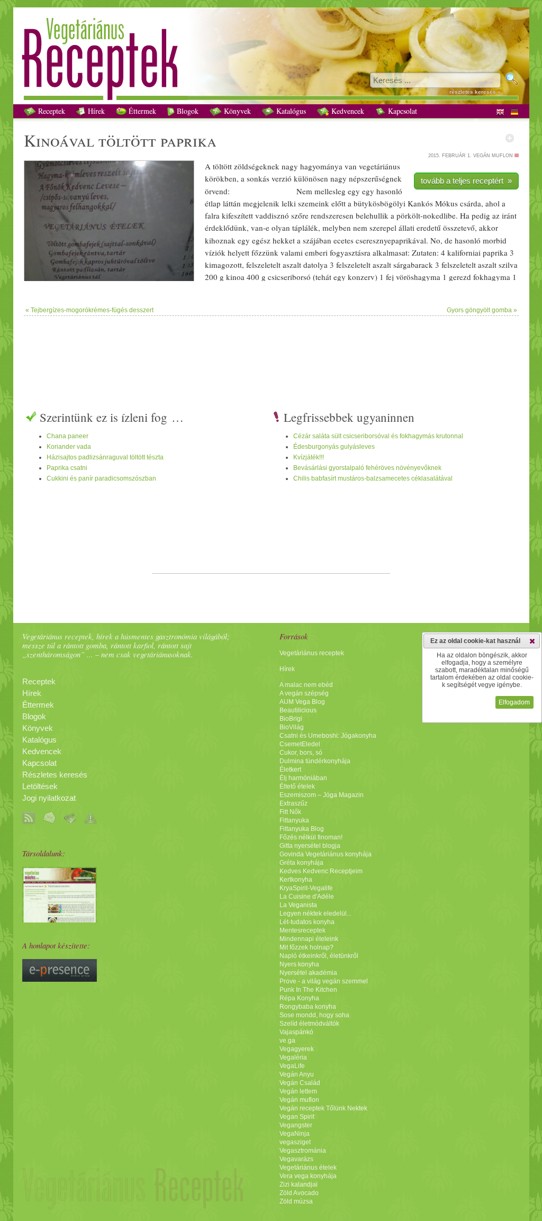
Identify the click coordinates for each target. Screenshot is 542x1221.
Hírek (95, 111)
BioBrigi (290, 718)
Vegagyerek (296, 1049)
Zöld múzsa (296, 1201)
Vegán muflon (299, 1100)
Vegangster (295, 1125)
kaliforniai (464, 252)
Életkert (290, 769)
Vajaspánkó (296, 1032)
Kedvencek (346, 111)
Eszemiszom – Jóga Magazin (321, 795)
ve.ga (287, 1040)
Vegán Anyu (296, 1074)
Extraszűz (293, 803)
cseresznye (373, 240)
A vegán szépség (304, 693)
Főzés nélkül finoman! (310, 837)
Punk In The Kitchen (308, 989)
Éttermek (141, 111)
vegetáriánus (379, 166)
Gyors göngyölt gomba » (482, 310)
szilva (508, 264)
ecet (340, 240)
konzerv (361, 277)
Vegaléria (293, 1057)
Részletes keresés (54, 775)
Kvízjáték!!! (308, 457)
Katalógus (290, 111)
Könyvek (236, 111)
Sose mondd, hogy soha (314, 1015)
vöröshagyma (418, 277)
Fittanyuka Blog (301, 829)
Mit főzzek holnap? (306, 947)
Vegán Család (299, 1083)
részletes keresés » (475, 92)
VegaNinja (294, 1133)
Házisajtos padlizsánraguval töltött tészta (105, 457)
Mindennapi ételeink (308, 939)
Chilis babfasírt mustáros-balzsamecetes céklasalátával (373, 478)
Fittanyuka (294, 820)
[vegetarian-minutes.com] (59, 920)
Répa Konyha (299, 998)
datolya (315, 264)
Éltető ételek (297, 786)
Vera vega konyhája (308, 1176)
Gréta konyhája (301, 862)
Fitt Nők (290, 812)
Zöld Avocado (299, 1193)
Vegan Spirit (296, 1116)
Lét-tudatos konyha (307, 922)
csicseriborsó (289, 277)
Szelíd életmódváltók (309, 1023)
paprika (188, 140)
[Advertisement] (271, 350)
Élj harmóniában (303, 778)
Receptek (50, 111)
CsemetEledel (299, 744)
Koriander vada (69, 446)
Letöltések (40, 786)
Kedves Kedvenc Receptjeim (321, 871)
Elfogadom (514, 702)
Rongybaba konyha (307, 1006)
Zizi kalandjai (298, 1184)
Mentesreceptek (302, 930)
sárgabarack (413, 264)
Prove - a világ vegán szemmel (323, 981)
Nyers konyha (299, 964)
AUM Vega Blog (302, 702)
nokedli (435, 215)
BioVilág (291, 727)
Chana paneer (67, 436)
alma (391, 252)
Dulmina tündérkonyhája (314, 761)
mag (218, 264)
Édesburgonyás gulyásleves (334, 446)
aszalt (292, 264)
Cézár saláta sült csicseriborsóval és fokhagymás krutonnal (378, 436)
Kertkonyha (295, 879)
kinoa (235, 277)
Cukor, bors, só (300, 752)
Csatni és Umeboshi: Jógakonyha (327, 735)
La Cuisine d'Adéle (306, 896)
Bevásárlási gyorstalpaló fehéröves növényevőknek (367, 468)
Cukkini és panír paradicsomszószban (101, 478)
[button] (532, 641)
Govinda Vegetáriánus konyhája (325, 854)
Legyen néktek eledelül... (315, 913)
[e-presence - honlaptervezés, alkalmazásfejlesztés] (59, 979)
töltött (127, 140)
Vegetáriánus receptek (311, 653)
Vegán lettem (298, 1091)
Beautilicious (298, 710)
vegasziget (295, 1142)
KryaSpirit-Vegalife (306, 888)
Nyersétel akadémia (308, 972)
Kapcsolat (401, 111)
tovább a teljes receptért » (466, 180)
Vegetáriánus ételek (308, 1167)
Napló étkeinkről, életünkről (318, 956)
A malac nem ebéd (306, 685)
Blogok (186, 111)
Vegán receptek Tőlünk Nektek (323, 1108)
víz (210, 252)
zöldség (246, 166)
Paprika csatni (67, 468)
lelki (289, 203)
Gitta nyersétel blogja (309, 845)
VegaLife (292, 1066)
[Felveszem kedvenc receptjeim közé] (509, 138)
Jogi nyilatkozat (49, 798)
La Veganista (298, 905)
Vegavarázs (296, 1159)
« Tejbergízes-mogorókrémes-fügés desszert (89, 310)
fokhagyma (491, 277)
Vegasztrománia (302, 1150)
